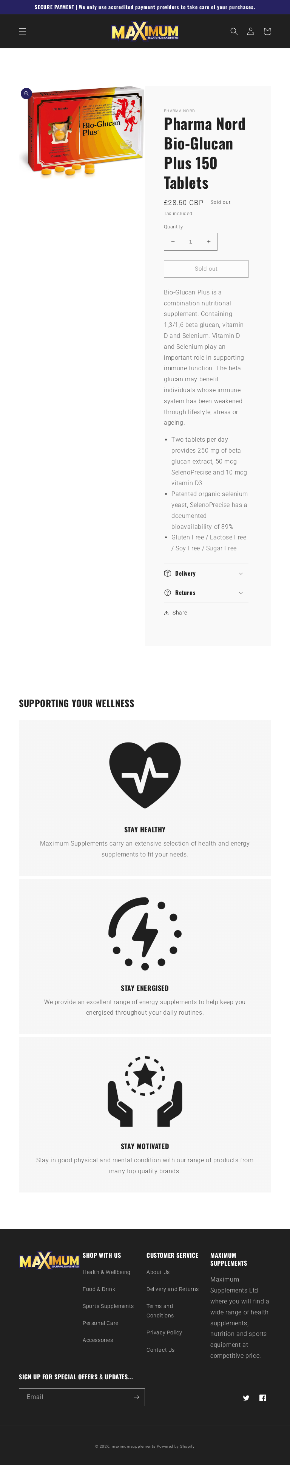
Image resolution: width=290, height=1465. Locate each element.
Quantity (173, 227)
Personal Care (101, 1323)
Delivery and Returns (173, 1289)
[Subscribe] (136, 1397)
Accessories (98, 1340)
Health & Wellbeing (107, 1272)
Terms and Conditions (160, 1311)
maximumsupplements (134, 1446)
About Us (158, 1272)
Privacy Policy (164, 1332)
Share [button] (180, 613)
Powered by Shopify (176, 1446)
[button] (22, 31)
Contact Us (161, 1350)
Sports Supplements (108, 1306)
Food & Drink (99, 1289)
